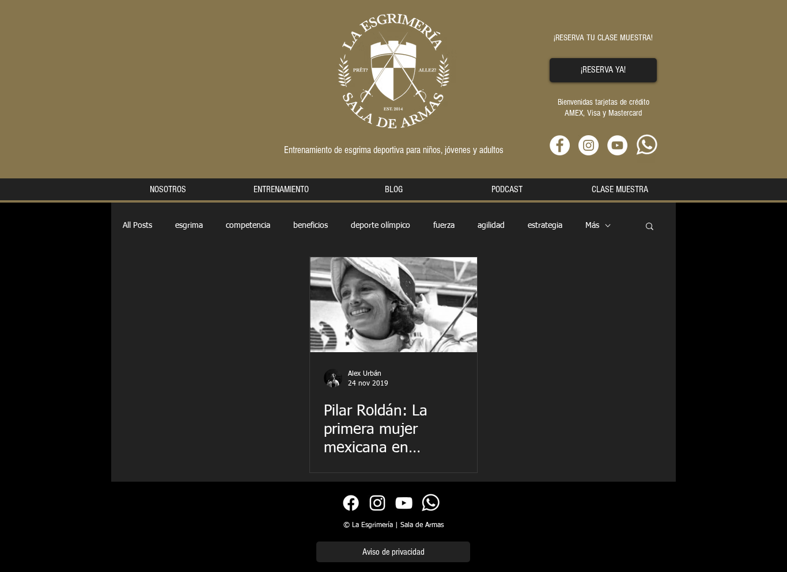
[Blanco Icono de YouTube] (404, 503)
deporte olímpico (380, 226)
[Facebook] (350, 503)
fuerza (444, 226)
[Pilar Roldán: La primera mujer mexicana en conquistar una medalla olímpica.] (393, 304)
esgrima (189, 226)
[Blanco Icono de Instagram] (377, 503)
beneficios (310, 226)
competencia (248, 226)
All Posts (137, 226)
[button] (649, 227)
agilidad (491, 226)
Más (592, 226)
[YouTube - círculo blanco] (617, 145)
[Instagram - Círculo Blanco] (588, 145)
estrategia (545, 226)
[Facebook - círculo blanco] (560, 145)
